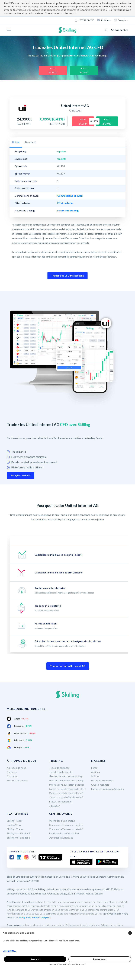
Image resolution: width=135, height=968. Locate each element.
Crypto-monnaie (100, 784)
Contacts (12, 776)
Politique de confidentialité (64, 833)
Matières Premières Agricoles (107, 788)
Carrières (12, 771)
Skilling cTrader (15, 829)
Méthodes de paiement (62, 820)
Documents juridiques (61, 837)
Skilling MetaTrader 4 (18, 833)
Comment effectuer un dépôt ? (66, 824)
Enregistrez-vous (21, 475)
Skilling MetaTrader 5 (18, 837)
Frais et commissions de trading (66, 780)
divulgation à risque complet (34, 917)
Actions (95, 771)
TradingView (14, 824)
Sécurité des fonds (17, 780)
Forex (94, 767)
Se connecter (119, 29)
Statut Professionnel (60, 801)
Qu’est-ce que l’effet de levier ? (66, 797)
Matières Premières (102, 780)
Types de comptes (59, 767)
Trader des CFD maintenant (67, 275)
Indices (95, 776)
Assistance (106, 20)
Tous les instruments (60, 771)
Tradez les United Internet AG (67, 666)
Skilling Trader (14, 820)
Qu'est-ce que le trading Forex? (66, 793)
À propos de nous (16, 767)
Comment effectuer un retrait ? (66, 829)
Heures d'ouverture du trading (65, 776)
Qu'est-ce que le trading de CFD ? (67, 788)
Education (54, 805)
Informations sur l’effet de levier (66, 784)
